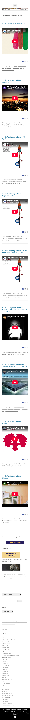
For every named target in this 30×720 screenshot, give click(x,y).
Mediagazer (5, 667)
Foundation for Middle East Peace (10, 655)
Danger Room (5, 647)
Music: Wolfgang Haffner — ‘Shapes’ (12, 477)
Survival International (7, 695)
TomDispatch (5, 707)
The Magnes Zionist (7, 703)
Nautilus (4, 677)
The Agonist (5, 699)
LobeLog (4, 661)
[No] (28, 714)
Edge (3, 651)
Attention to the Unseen (8, 70)
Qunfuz (4, 687)
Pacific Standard (6, 683)
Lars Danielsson (18, 123)
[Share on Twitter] (25, 61)
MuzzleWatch (5, 675)
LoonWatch (5, 663)
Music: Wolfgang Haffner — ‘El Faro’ (13, 138)
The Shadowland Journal (8, 705)
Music (15, 66)
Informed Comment (7, 657)
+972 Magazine (5, 634)
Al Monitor (4, 637)
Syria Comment (6, 697)
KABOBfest (4, 659)
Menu (15, 5)
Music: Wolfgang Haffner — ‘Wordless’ (12, 81)
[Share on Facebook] (23, 61)
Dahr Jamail (5, 645)
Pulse (3, 685)
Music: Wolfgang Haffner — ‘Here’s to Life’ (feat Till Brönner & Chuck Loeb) (14, 309)
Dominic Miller (17, 407)
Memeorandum (6, 669)
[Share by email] (27, 61)
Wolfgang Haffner (6, 68)
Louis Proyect (5, 665)
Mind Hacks (5, 671)
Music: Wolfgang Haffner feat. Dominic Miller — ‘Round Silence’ (14, 365)
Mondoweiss (5, 673)
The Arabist (5, 701)
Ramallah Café (5, 689)
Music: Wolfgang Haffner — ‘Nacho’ (12, 422)
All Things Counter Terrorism (9, 639)
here (11, 578)
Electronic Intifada (6, 653)
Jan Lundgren (17, 179)
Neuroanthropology (7, 679)
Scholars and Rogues (7, 693)
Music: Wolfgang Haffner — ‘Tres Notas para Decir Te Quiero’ (14, 252)
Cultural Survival (6, 643)
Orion (3, 681)
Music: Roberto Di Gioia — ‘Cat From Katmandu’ (13, 24)
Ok (15, 717)
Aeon (3, 636)
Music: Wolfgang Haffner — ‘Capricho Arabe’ (12, 195)
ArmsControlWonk (6, 641)
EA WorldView (5, 649)
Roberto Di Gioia (22, 66)
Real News (4, 691)
